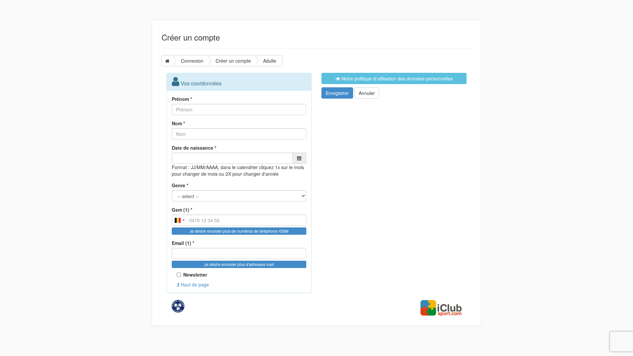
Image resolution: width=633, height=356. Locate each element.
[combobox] (179, 220)
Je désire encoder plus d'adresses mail (239, 264)
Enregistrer (337, 93)
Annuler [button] (367, 93)
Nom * (178, 123)
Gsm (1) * (182, 209)
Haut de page (194, 284)
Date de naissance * (194, 147)
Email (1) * (183, 243)
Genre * (180, 185)
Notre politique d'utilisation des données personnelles (396, 78)
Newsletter (195, 274)
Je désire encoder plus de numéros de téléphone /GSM (239, 231)
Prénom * (182, 99)
